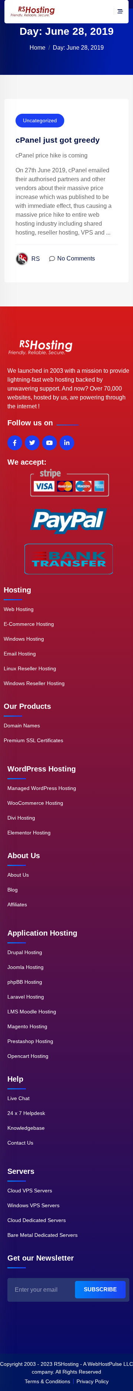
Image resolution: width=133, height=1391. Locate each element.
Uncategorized (40, 120)
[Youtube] (49, 442)
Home (37, 47)
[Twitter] (32, 442)
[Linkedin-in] (66, 442)
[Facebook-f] (14, 442)
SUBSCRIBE (100, 1289)
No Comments (76, 258)
